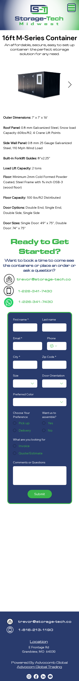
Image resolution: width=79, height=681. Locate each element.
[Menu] (71, 7)
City (16, 357)
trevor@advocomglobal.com (63, 287)
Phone (51, 338)
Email (17, 338)
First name (21, 319)
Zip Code (49, 357)
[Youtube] (50, 676)
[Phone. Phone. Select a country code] (53, 346)
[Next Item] (70, 85)
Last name (49, 319)
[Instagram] (29, 676)
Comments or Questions (29, 462)
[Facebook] (36, 676)
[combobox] (25, 383)
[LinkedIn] (43, 676)
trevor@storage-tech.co (44, 279)
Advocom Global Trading (39, 667)
